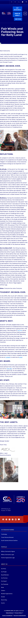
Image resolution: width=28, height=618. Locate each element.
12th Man (9, 368)
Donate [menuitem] (3, 596)
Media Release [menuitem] (9, 612)
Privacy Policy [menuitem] (18, 612)
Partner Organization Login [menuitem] (8, 557)
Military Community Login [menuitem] (7, 554)
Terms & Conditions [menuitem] (7, 615)
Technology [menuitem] (4, 534)
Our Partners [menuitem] (4, 578)
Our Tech (18, 19)
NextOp (20, 330)
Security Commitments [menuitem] (20, 615)
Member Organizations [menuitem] (6, 593)
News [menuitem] (2, 587)
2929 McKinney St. (5, 508)
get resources (17, 8)
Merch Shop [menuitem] (4, 600)
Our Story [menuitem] (3, 568)
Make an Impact (17, 14)
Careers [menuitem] (3, 590)
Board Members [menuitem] (5, 575)
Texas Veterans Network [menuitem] (7, 537)
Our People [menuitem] (4, 571)
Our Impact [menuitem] (4, 581)
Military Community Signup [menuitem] (8, 551)
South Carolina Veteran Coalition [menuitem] (9, 540)
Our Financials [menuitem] (4, 584)
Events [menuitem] (3, 603)
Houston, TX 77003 (6, 510)
